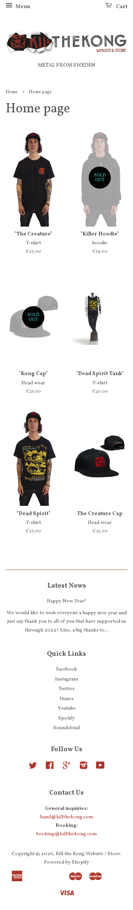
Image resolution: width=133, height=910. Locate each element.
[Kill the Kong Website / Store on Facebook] (49, 767)
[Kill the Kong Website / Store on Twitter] (33, 767)
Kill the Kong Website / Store (88, 853)
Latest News (66, 586)
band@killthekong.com (66, 816)
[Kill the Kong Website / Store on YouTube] (100, 767)
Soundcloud (66, 727)
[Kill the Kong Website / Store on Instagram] (83, 767)
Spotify (66, 718)
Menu (22, 6)
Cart (121, 6)
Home (12, 92)
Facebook (66, 669)
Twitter (66, 688)
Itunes (66, 698)
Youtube (67, 708)
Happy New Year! (66, 601)
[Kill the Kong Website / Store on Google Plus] (66, 767)
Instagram (66, 679)
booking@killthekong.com (66, 833)
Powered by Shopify (66, 862)
